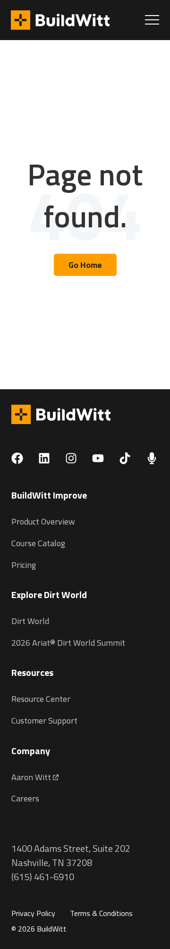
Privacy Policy (33, 913)
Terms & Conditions (101, 913)
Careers (25, 798)
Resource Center (40, 698)
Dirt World (30, 621)
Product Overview (43, 521)
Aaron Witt (32, 777)
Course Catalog (38, 543)
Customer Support (44, 720)
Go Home (85, 264)
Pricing (23, 564)
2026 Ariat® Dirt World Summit (68, 642)
